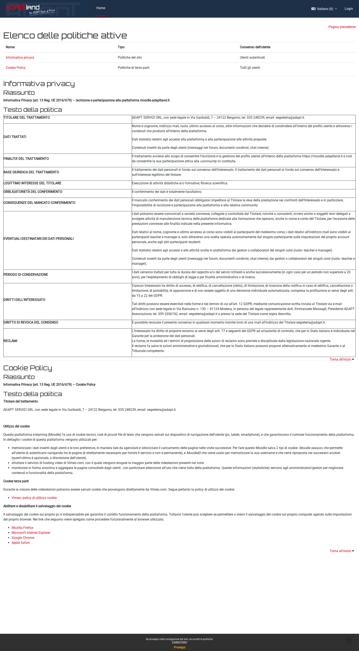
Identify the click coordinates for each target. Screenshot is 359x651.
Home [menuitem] (100, 8)
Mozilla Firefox (22, 528)
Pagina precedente (342, 27)
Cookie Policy (179, 642)
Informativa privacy (20, 57)
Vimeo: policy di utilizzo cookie (34, 498)
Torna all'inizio (341, 359)
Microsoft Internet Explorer (31, 533)
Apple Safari (21, 543)
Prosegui (179, 647)
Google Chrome (23, 538)
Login (349, 9)
